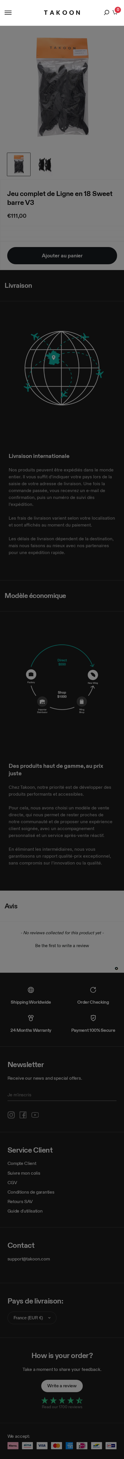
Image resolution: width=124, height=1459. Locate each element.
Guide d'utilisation (25, 1211)
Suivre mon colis (23, 1173)
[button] (62, 945)
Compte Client (21, 1163)
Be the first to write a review (62, 945)
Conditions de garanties (31, 1192)
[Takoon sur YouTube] (35, 1115)
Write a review (62, 1385)
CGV (12, 1182)
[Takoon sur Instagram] (11, 1115)
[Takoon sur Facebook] (23, 1115)
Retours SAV (20, 1201)
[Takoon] (62, 12)
